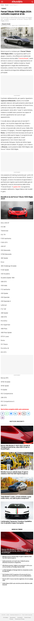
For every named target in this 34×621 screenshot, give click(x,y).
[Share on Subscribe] (2, 417)
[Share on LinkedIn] (15, 413)
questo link (16, 187)
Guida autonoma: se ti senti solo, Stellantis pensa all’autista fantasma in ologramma (15, 561)
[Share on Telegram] (28, 413)
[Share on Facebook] (2, 413)
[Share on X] (24, 413)
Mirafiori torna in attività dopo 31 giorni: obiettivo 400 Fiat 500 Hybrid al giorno (14, 472)
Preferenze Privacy (19, 619)
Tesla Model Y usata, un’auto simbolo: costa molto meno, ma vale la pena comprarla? (16, 497)
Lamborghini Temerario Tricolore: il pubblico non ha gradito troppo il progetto (16, 522)
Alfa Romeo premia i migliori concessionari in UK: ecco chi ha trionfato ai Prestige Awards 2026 (17, 566)
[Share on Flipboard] (19, 413)
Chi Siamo (5, 617)
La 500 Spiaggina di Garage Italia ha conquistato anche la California (17, 570)
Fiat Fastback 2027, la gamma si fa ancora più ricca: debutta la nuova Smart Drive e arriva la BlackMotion (16, 575)
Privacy (11, 619)
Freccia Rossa (23, 58)
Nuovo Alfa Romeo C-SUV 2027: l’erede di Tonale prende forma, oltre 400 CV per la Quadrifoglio (15, 447)
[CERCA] (32, 1)
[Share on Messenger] (11, 413)
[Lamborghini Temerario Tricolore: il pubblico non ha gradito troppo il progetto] (17, 511)
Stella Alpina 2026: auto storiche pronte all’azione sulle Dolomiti (17, 584)
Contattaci (19, 617)
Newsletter (12, 617)
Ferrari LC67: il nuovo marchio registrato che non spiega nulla (17, 579)
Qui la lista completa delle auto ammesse (15, 409)
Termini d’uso (27, 617)
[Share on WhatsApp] (7, 413)
